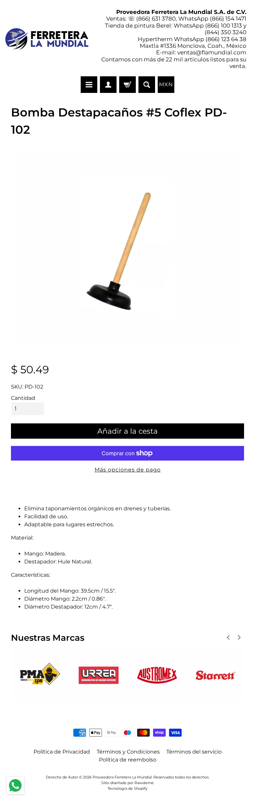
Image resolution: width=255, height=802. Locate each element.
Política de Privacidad (62, 752)
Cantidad (23, 398)
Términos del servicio (194, 752)
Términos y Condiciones (128, 752)
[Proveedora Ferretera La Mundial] (46, 39)
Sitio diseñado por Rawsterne (127, 782)
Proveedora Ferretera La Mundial (122, 777)
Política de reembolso (127, 760)
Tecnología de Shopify (127, 788)
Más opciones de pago (128, 470)
